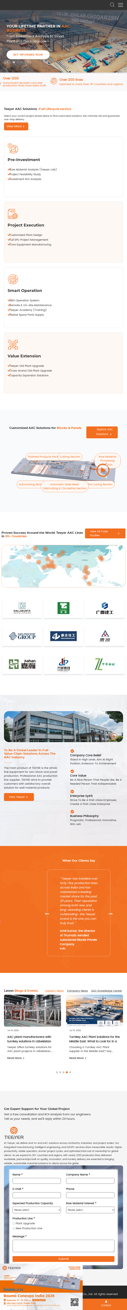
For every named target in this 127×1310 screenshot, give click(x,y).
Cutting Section (70, 457)
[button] (7, 62)
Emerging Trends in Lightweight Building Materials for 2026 (92, 1039)
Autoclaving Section (32, 484)
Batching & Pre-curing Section (92, 484)
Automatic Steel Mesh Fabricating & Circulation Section (64, 486)
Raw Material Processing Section (107, 461)
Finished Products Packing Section (50, 457)
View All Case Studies (99, 533)
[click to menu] (120, 5)
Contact (106, 1305)
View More (14, 126)
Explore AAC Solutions (104, 431)
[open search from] (112, 4)
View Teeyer (17, 797)
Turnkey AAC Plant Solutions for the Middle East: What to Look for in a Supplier (32, 1041)
